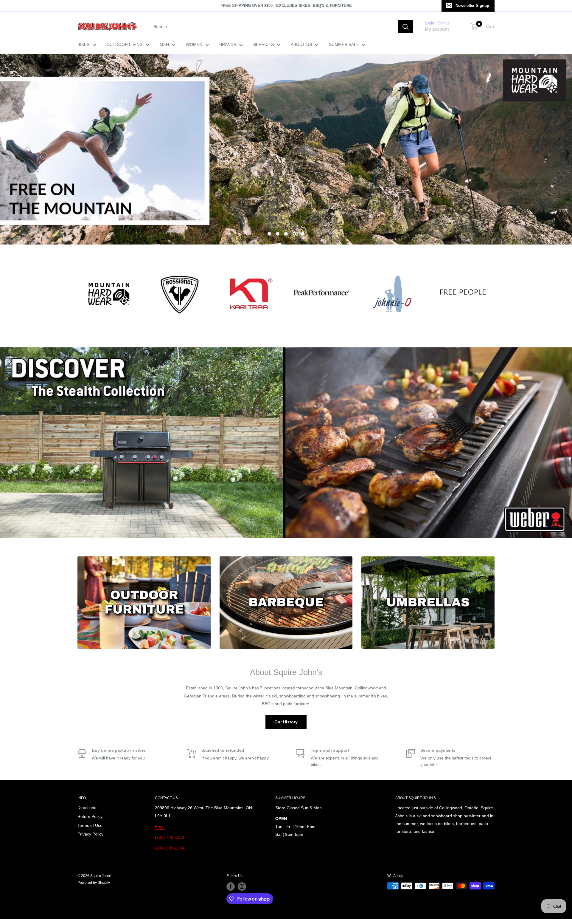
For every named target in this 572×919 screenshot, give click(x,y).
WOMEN (194, 44)
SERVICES (263, 44)
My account (437, 29)
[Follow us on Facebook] (230, 886)
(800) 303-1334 (169, 848)
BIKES (83, 44)
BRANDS (227, 44)
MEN (164, 44)
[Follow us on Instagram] (242, 886)
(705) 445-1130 (169, 837)
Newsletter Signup (472, 5)
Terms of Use (89, 825)
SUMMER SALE (344, 44)
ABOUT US (301, 44)
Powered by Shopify (93, 883)
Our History (286, 722)
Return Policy (89, 816)
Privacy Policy (90, 834)
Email (160, 826)
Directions (86, 807)
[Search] (405, 26)
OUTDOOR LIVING (124, 44)
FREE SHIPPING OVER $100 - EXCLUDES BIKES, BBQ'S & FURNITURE (286, 5)
